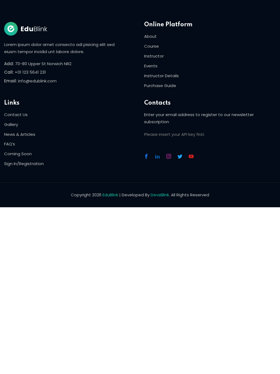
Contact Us (16, 114)
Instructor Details (161, 76)
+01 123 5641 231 (30, 72)
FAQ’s (9, 144)
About (150, 36)
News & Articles (19, 134)
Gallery (11, 124)
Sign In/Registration (24, 163)
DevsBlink (160, 195)
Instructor (154, 56)
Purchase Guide (160, 85)
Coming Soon (18, 154)
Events (151, 66)
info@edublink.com (37, 81)
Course (151, 46)
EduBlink (110, 195)
